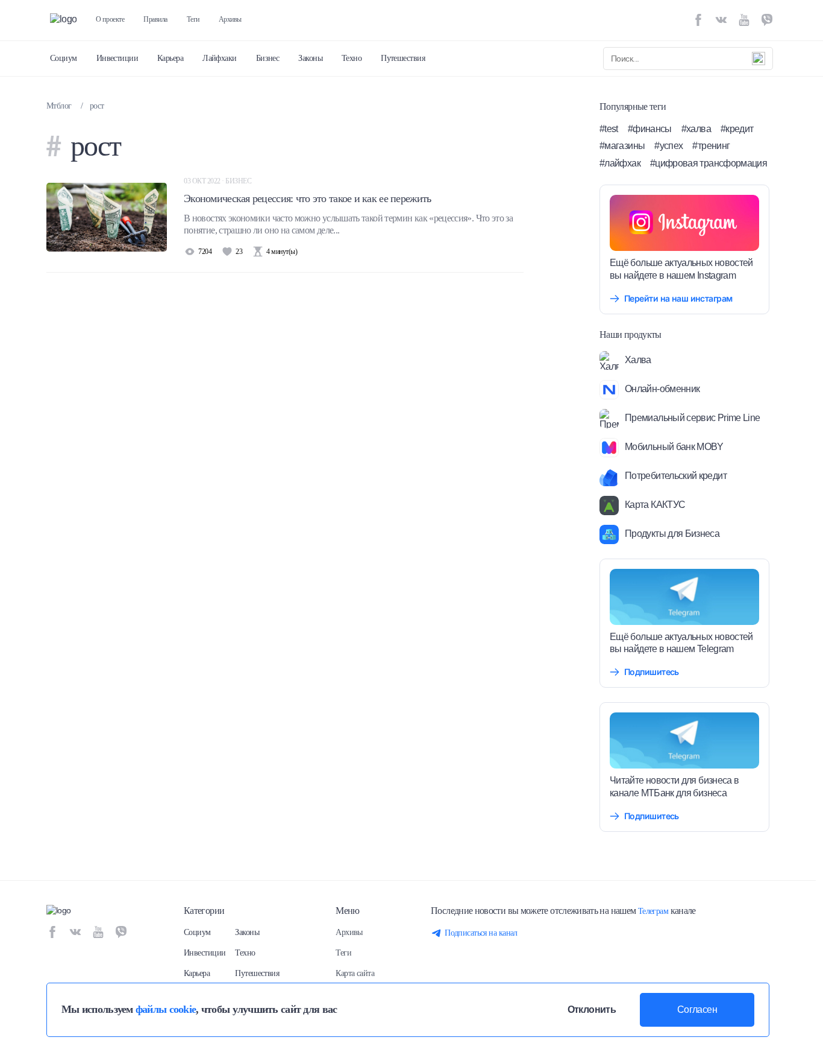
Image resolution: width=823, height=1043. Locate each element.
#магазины (622, 146)
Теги (193, 19)
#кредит (737, 129)
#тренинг (711, 146)
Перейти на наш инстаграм (678, 298)
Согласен (697, 1009)
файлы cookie (166, 1009)
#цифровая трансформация (708, 163)
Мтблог (59, 105)
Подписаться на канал (481, 932)
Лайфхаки (219, 58)
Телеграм (653, 911)
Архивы (230, 19)
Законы (310, 58)
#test (608, 129)
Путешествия (403, 58)
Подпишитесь (651, 672)
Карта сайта (355, 973)
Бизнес (268, 58)
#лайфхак (619, 163)
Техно (351, 58)
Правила (155, 19)
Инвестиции (117, 58)
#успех (668, 146)
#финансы (650, 129)
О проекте (110, 19)
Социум (63, 58)
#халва (696, 129)
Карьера (170, 58)
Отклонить (592, 1009)
